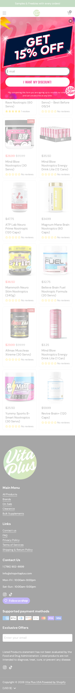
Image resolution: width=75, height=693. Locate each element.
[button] (71, 21)
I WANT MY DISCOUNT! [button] (37, 81)
